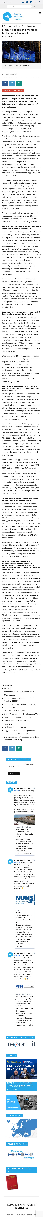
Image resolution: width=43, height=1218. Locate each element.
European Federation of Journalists (21, 1206)
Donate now (31, 1215)
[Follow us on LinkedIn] (23, 2)
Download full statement (13, 91)
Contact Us (21, 1215)
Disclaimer (10, 1215)
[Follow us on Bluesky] (27, 2)
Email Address (13, 766)
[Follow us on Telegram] (31, 2)
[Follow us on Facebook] (35, 2)
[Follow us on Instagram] (39, 2)
